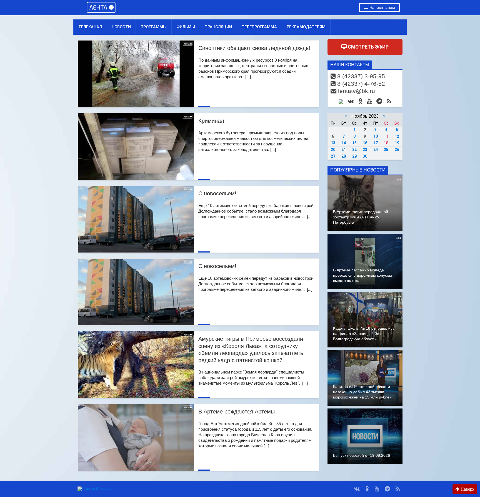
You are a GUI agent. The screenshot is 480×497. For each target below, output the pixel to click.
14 (343, 143)
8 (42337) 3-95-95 (360, 76)
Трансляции (218, 26)
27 (333, 156)
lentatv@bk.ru (355, 91)
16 (365, 143)
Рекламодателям (306, 26)
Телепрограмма (259, 26)
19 (397, 143)
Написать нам (381, 7)
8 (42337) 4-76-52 (360, 83)
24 (375, 149)
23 (365, 149)
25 (386, 149)
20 (333, 149)
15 (354, 143)
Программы (154, 26)
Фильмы (185, 26)
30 (365, 156)
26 (397, 149)
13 (333, 143)
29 (354, 156)
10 (375, 136)
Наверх (466, 489)
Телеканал (90, 26)
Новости (121, 26)
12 (397, 136)
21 (343, 149)
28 (343, 156)
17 (375, 143)
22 (354, 149)
